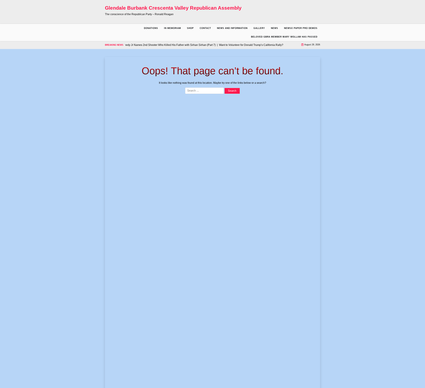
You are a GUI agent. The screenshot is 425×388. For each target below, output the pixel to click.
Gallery (259, 28)
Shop (190, 28)
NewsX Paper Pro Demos (300, 28)
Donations (151, 28)
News (274, 28)
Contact (205, 28)
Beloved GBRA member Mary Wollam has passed (284, 37)
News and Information (232, 28)
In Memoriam (172, 28)
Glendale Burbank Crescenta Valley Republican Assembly (173, 8)
